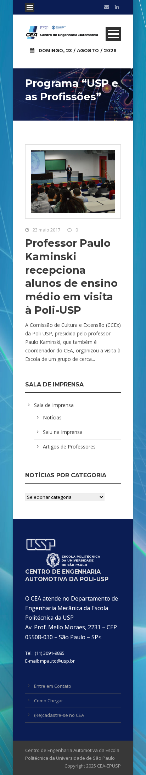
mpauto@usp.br (57, 661)
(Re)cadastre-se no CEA (59, 715)
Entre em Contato (52, 686)
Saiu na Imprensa (63, 432)
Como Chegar (48, 700)
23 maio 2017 (46, 230)
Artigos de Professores (69, 446)
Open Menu (29, 7)
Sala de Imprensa (54, 405)
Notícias (52, 417)
